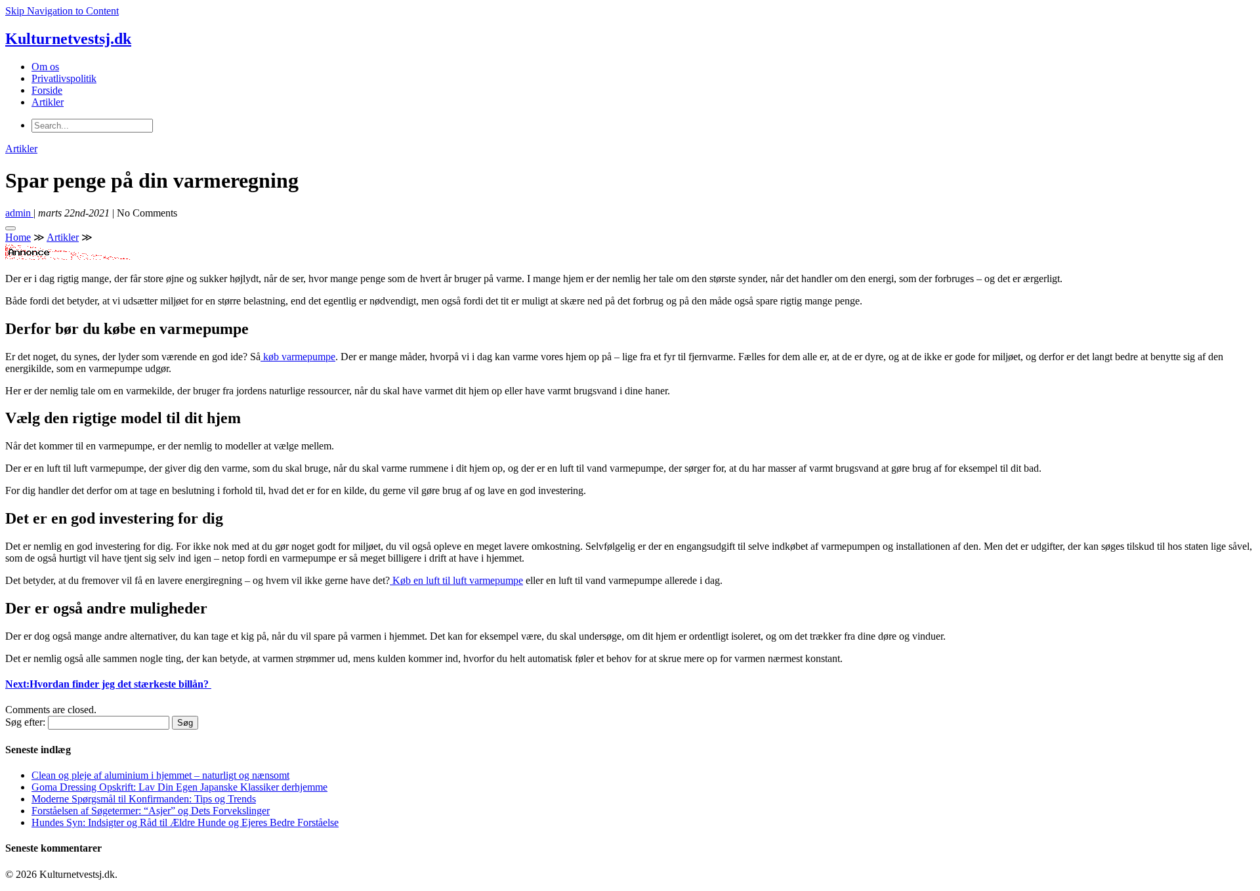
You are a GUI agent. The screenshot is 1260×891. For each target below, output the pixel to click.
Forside (47, 90)
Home (18, 237)
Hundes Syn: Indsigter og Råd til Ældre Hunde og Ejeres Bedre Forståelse (185, 822)
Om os (45, 66)
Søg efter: (25, 722)
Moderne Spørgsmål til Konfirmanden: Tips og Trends (144, 798)
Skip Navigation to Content (62, 10)
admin (19, 212)
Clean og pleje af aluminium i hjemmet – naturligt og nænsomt (160, 775)
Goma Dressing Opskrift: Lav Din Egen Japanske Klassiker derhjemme (179, 787)
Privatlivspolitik (64, 78)
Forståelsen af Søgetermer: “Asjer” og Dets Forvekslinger (151, 810)
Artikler (48, 102)
